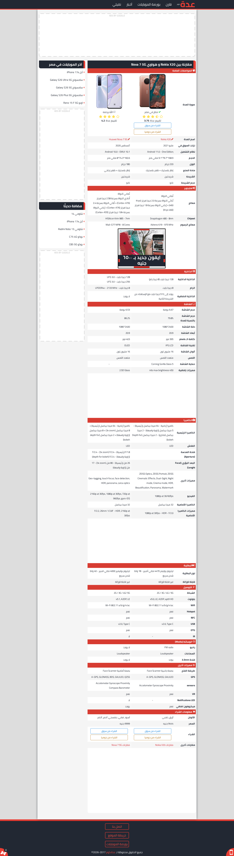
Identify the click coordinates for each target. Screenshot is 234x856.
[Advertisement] (117, 35)
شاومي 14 (77, 213)
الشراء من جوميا (153, 131)
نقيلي (117, 4)
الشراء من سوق (152, 125)
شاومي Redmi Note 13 (70, 229)
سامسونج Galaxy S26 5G (69, 87)
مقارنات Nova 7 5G (121, 745)
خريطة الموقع (117, 835)
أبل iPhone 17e (75, 72)
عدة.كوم (110, 852)
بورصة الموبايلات (149, 4)
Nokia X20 (166, 139)
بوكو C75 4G (76, 236)
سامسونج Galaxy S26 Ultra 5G (66, 79)
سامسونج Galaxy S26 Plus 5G (67, 95)
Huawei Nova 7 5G (118, 139)
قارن (169, 4)
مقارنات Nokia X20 (164, 745)
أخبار (129, 4)
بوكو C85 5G (76, 244)
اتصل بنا (117, 826)
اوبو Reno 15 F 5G (73, 102)
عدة (187, 4)
